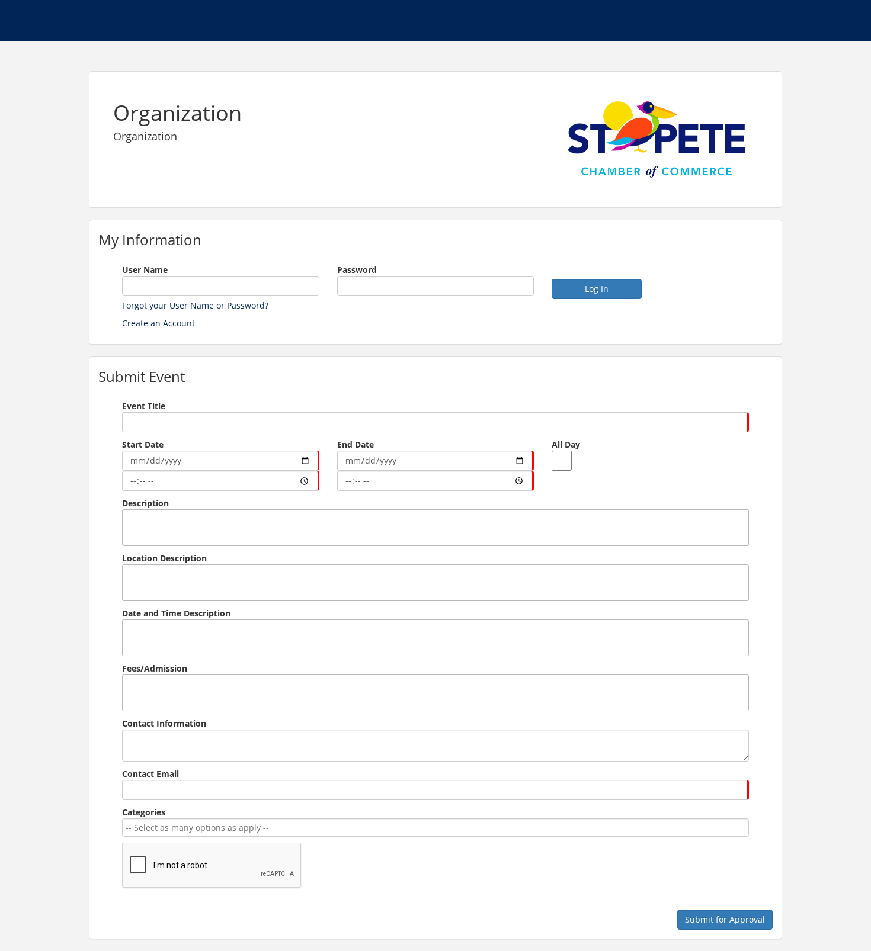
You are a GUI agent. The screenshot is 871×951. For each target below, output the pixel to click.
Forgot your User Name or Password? (195, 305)
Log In (597, 288)
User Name (145, 269)
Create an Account (158, 323)
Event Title (143, 406)
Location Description (164, 558)
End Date (355, 444)
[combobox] (433, 827)
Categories (143, 812)
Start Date (143, 444)
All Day (566, 444)
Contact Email (150, 773)
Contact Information (164, 723)
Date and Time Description (176, 613)
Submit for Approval (725, 919)
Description (145, 503)
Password (357, 269)
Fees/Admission (154, 668)
